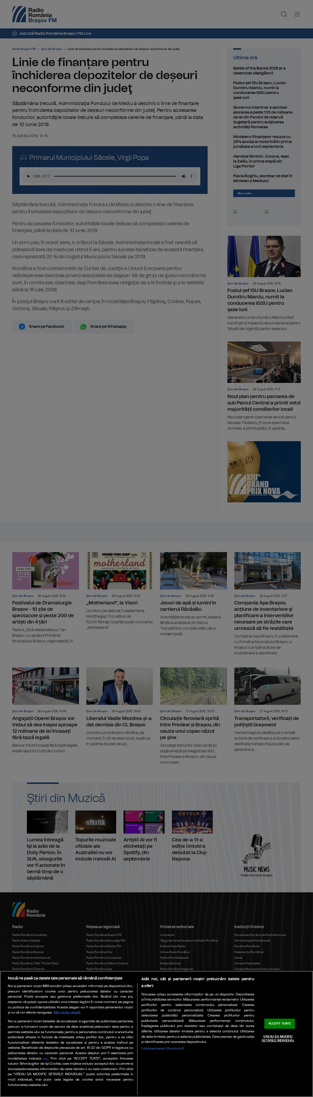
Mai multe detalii (67, 1012)
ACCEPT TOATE (279, 1023)
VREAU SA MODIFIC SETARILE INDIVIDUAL (278, 1038)
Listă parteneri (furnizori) (162, 1048)
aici (45, 1058)
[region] (156, 1034)
